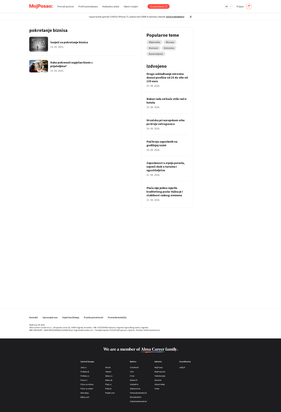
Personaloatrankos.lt (138, 393)
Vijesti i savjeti (131, 6)
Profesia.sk (84, 371)
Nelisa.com (84, 397)
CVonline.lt (134, 367)
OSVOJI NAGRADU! (175, 16)
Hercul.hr (158, 380)
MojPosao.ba (160, 371)
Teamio (108, 371)
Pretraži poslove (65, 6)
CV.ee (132, 376)
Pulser (157, 388)
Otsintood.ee (135, 388)
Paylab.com (110, 393)
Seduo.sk (108, 380)
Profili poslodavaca (88, 6)
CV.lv (132, 371)
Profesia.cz (84, 376)
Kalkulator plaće (110, 6)
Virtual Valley (160, 384)
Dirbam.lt (133, 380)
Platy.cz (108, 384)
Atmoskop (84, 393)
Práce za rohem (86, 388)
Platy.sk (108, 388)
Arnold (107, 367)
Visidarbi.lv (134, 384)
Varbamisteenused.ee (138, 401)
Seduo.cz (108, 376)
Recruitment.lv (135, 397)
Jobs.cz (83, 367)
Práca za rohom (87, 384)
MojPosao (159, 367)
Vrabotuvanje (160, 376)
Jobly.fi (182, 367)
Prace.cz (83, 380)
